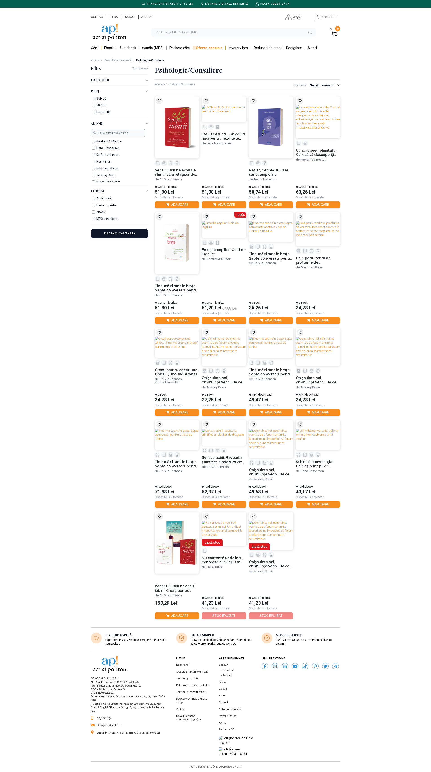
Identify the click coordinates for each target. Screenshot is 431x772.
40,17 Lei (305, 492)
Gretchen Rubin (312, 267)
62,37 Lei (211, 492)
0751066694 (104, 718)
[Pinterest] (315, 666)
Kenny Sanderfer (167, 382)
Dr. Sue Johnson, (171, 379)
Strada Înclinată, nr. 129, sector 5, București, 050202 (128, 732)
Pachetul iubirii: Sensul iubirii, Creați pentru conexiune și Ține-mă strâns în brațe (175, 588)
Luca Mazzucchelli (220, 143)
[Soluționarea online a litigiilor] (237, 740)
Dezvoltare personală (118, 60)
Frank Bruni (214, 567)
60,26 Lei (305, 192)
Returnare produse (230, 709)
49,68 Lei (258, 492)
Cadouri (223, 664)
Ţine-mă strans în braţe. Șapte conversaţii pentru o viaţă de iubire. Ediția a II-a (270, 256)
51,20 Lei (211, 308)
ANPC (222, 722)
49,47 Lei (258, 400)
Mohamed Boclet (313, 159)
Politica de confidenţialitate (192, 685)
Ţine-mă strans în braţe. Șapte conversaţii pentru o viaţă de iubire (270, 372)
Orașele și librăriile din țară (192, 671)
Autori (222, 695)
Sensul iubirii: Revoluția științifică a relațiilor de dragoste (175, 172)
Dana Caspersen (312, 471)
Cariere (180, 709)
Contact (223, 702)
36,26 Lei (258, 308)
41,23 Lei (211, 603)
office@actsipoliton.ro (109, 725)
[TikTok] (305, 666)
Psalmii (226, 675)
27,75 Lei (211, 400)
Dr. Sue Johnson (171, 179)
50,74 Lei (258, 192)
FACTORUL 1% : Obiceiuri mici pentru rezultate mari (223, 136)
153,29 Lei (166, 603)
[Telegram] (335, 666)
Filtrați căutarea (119, 233)
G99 (239, 766)
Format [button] (98, 191)
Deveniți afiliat (227, 715)
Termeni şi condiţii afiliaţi (191, 691)
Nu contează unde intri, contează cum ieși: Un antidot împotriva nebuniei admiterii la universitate (222, 560)
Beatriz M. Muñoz (219, 259)
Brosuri (223, 682)
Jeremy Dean (216, 387)
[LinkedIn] (285, 666)
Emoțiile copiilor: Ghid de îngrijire (224, 252)
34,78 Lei (305, 308)
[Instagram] (275, 666)
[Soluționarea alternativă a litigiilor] (237, 751)
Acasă (95, 60)
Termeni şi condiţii (187, 678)
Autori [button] (97, 124)
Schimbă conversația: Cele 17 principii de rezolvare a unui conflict (317, 464)
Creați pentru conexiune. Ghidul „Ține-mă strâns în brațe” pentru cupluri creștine (177, 372)
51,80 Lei (164, 192)
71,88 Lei (164, 492)
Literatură (228, 670)
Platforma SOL (227, 729)
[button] (310, 32)
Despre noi (182, 664)
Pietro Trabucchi (265, 179)
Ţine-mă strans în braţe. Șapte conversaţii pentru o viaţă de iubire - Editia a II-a (176, 288)
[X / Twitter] (325, 666)
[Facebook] (265, 666)
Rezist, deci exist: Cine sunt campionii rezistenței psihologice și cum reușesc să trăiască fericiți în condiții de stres (271, 172)
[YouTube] (295, 666)
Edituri (223, 688)
